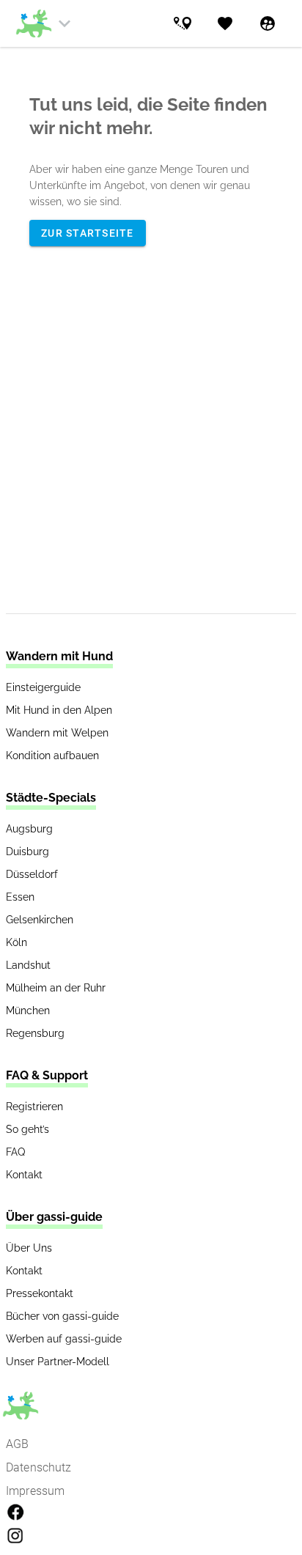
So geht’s (27, 1129)
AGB (17, 1444)
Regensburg (35, 1033)
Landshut (28, 965)
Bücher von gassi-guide (62, 1316)
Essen (20, 897)
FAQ (15, 1152)
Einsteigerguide (43, 687)
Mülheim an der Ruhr (56, 988)
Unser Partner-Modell (57, 1361)
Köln (16, 942)
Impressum (35, 1491)
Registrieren (34, 1106)
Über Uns (29, 1248)
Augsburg (29, 829)
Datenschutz (39, 1467)
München (28, 1010)
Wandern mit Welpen (57, 733)
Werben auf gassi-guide (64, 1339)
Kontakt (24, 1175)
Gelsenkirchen (39, 920)
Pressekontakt (39, 1293)
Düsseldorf (32, 874)
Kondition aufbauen (52, 755)
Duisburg (27, 851)
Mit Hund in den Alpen (59, 710)
